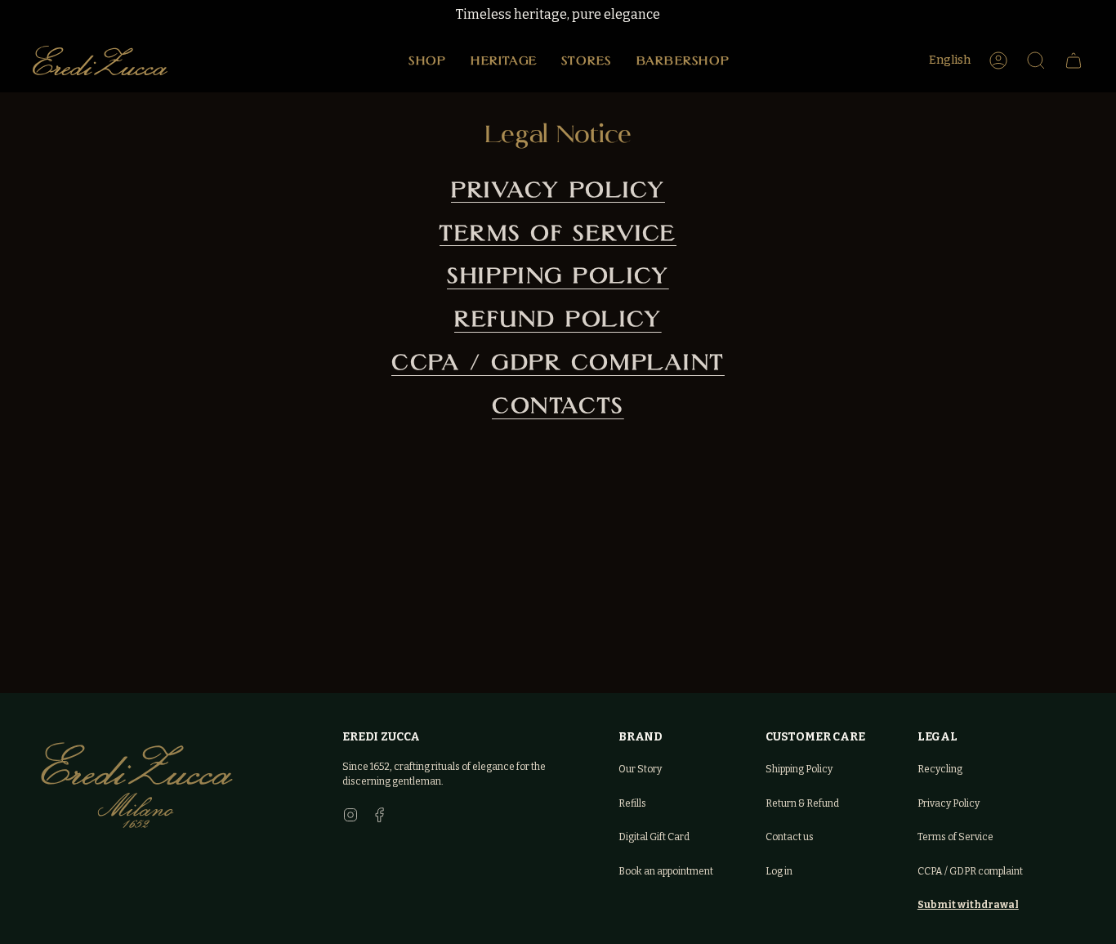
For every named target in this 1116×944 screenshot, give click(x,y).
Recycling (939, 769)
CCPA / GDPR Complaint (558, 362)
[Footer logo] (137, 785)
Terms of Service (558, 233)
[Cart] (1073, 61)
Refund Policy (557, 319)
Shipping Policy (557, 275)
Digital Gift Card (654, 837)
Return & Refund (802, 803)
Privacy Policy (948, 803)
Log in (779, 871)
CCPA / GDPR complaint (970, 871)
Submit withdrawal (968, 904)
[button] (427, 61)
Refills (632, 803)
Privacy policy (558, 190)
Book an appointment (665, 871)
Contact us (790, 837)
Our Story (640, 769)
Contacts (558, 405)
